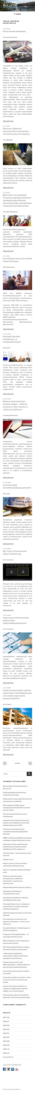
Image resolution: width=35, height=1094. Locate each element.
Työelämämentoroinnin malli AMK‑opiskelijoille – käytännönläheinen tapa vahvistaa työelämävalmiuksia (16, 964)
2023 (5, 1041)
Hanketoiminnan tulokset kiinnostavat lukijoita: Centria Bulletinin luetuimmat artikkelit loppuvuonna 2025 (16, 823)
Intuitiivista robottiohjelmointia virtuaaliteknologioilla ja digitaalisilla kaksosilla (15, 831)
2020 (5, 1029)
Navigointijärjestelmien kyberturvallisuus (17, 887)
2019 (4, 1025)
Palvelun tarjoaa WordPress (11, 1089)
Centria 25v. (7, 1057)
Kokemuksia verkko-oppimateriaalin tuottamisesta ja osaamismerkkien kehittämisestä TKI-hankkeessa (15, 846)
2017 (4, 1017)
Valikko (18, 14)
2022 (5, 1037)
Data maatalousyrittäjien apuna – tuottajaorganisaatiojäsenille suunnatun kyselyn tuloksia (16, 807)
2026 (5, 1053)
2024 (5, 1045)
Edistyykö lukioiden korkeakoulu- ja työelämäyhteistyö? (12, 339)
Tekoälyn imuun (8, 859)
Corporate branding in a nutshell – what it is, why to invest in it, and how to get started (17, 980)
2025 (5, 1049)
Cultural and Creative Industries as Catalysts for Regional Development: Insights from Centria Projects (15, 988)
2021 (4, 1033)
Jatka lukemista (8, 121)
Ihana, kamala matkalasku (14, 31)
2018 (4, 1021)
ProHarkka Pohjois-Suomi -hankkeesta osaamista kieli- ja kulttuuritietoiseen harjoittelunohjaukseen (16, 906)
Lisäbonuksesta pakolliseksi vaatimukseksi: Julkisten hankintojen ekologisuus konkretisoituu (15, 956)
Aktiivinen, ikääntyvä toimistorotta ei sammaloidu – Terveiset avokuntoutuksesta (16, 131)
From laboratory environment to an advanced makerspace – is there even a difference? (16, 921)
